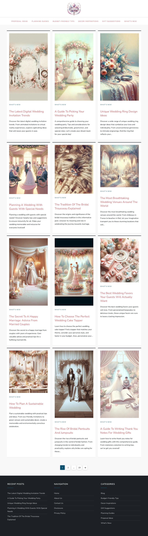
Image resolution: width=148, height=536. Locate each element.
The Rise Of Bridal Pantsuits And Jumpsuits (72, 431)
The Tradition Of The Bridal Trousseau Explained (72, 206)
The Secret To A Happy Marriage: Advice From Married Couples (23, 320)
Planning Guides (40, 21)
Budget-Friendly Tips (63, 21)
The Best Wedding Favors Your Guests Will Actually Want (116, 297)
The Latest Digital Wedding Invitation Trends (26, 113)
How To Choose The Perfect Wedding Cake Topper (72, 318)
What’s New (130, 21)
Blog (103, 493)
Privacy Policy (59, 513)
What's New (15, 105)
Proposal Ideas (19, 21)
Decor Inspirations (88, 21)
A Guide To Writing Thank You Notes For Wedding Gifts (119, 431)
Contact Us (58, 503)
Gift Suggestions (111, 21)
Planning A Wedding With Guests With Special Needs (26, 207)
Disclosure (58, 508)
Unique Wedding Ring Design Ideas (22, 503)
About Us (58, 498)
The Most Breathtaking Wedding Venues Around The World (118, 202)
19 (80, 467)
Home (56, 493)
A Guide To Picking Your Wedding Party (69, 113)
